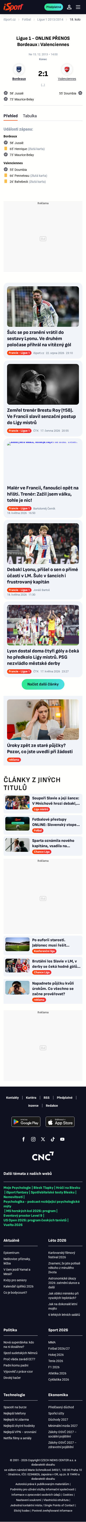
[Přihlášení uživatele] (69, 7)
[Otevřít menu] (78, 7)
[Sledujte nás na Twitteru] (43, 1139)
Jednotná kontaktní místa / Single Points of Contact (42, 1505)
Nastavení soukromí (28, 1500)
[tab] (11, 116)
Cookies (68, 1494)
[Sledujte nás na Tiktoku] (52, 1139)
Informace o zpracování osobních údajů (35, 1494)
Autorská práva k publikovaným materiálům (42, 1484)
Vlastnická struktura (56, 1500)
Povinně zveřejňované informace (52, 1510)
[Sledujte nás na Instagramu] (33, 1139)
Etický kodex (22, 1510)
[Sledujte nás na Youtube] (62, 1139)
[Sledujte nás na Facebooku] (23, 1139)
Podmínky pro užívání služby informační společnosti (42, 1489)
